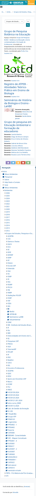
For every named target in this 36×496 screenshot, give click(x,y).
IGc (9, 330)
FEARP (10, 285)
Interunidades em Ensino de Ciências (20, 336)
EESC (9, 376)
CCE (9, 239)
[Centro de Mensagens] (13, 162)
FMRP (10, 293)
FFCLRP (10, 352)
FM (9, 290)
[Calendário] (18, 162)
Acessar (31, 3)
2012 (8, 231)
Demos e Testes (14, 241)
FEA (9, 282)
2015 (8, 223)
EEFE (9, 252)
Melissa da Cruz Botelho (19, 152)
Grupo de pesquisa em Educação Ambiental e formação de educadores (18, 126)
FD (9, 274)
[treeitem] (18, 323)
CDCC (10, 363)
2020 (8, 209)
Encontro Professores (16, 368)
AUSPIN (10, 236)
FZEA (9, 303)
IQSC (9, 373)
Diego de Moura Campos (19, 137)
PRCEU (10, 344)
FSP (9, 301)
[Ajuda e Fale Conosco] (28, 162)
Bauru (10, 381)
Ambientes (9, 12)
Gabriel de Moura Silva (19, 143)
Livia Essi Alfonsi (17, 146)
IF (8, 328)
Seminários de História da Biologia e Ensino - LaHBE (17, 103)
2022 (8, 204)
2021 (8, 206)
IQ (8, 338)
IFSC (9, 357)
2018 (8, 214)
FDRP (10, 276)
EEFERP (10, 255)
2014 (8, 225)
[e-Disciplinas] (12, 3)
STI (7, 476)
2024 (8, 198)
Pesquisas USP (13, 341)
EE (8, 249)
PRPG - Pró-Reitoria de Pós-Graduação (20, 473)
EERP (9, 258)
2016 (8, 220)
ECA (9, 247)
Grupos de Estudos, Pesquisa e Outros (23, 12)
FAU (9, 271)
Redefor (11, 360)
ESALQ (10, 263)
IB (8, 309)
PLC (9, 387)
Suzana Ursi (15, 81)
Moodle (15, 492)
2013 (8, 228)
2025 (8, 196)
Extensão (11, 268)
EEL (9, 365)
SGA (9, 346)
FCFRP (10, 384)
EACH (10, 244)
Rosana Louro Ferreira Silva (20, 155)
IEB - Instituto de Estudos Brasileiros (20, 325)
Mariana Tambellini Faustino (21, 150)
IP (8, 355)
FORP (10, 298)
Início (3, 12)
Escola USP (12, 266)
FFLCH (10, 287)
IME (9, 333)
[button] (26, 2)
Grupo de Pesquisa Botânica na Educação (17, 33)
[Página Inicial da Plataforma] (8, 162)
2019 (8, 212)
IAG (9, 306)
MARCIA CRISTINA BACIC (20, 148)
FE (8, 279)
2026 (8, 193)
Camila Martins (16, 134)
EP (9, 260)
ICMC (10, 322)
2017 (8, 217)
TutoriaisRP (12, 349)
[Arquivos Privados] (23, 162)
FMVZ (10, 390)
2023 (8, 201)
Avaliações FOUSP (14, 295)
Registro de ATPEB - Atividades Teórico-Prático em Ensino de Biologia (16, 88)
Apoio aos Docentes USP (17, 379)
